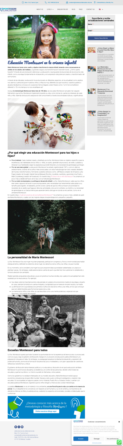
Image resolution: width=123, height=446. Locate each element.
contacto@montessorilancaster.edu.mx (80, 2)
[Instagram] (19, 427)
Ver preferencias (112, 439)
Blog (73, 9)
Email (90, 30)
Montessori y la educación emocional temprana (105, 91)
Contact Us (90, 9)
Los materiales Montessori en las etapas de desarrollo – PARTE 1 (105, 70)
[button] (119, 422)
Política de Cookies (96, 443)
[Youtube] (22, 427)
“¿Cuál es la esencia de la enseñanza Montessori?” (36, 195)
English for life (62, 9)
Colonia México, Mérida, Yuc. (105, 2)
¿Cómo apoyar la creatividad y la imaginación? (103, 113)
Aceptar (81, 439)
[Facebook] (15, 427)
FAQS (80, 9)
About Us (40, 9)
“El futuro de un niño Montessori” (62, 176)
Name (90, 24)
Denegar (97, 439)
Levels (49, 9)
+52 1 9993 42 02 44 (53, 2)
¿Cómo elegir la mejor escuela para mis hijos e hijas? (105, 50)
